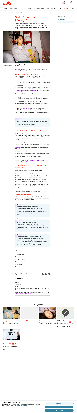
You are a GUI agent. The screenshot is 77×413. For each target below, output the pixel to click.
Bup (21, 224)
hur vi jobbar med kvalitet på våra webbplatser (24, 293)
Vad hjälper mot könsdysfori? (28, 12)
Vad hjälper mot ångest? (11, 322)
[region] (38, 407)
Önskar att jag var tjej (65, 322)
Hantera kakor (59, 403)
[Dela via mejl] (43, 274)
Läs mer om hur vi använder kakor (22, 405)
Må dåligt (13, 12)
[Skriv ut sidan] (49, 274)
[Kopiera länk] (46, 274)
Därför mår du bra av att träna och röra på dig (10, 344)
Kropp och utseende (46, 322)
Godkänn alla (59, 410)
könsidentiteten (38, 69)
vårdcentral (33, 208)
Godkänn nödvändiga (59, 407)
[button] (71, 3)
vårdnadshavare (18, 147)
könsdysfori (20, 69)
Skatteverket (26, 108)
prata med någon (24, 80)
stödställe (33, 90)
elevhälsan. (40, 208)
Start (9, 12)
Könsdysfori (18, 12)
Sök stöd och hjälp (24, 91)
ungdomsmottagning (26, 208)
